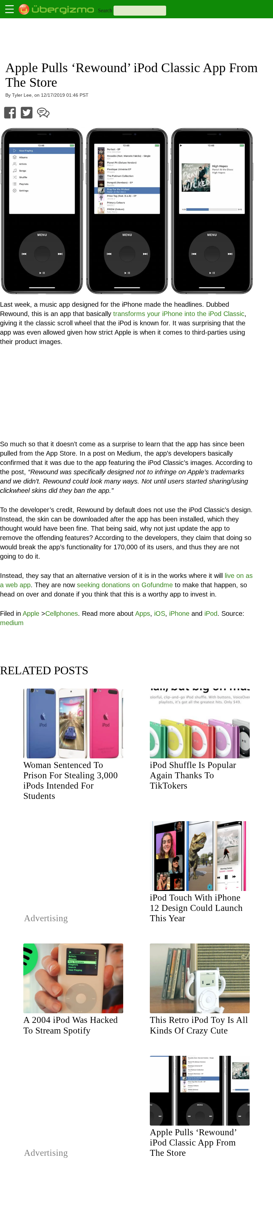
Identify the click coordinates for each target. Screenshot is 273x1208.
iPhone (179, 613)
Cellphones (61, 613)
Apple (31, 613)
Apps (142, 613)
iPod (210, 613)
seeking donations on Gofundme (125, 585)
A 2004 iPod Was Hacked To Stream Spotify (70, 1025)
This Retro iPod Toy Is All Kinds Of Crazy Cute (199, 1025)
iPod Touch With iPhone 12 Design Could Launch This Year (196, 908)
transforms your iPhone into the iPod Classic (178, 313)
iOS (159, 613)
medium (12, 622)
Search (105, 10)
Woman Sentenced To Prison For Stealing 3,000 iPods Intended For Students (70, 780)
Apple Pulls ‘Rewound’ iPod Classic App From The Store (193, 1142)
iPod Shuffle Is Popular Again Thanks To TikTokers (193, 775)
